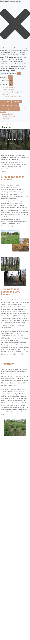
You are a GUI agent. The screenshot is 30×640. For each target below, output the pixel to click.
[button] (15, 24)
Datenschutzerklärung (9, 116)
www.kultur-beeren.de (17, 383)
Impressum (6, 118)
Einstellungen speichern (10, 109)
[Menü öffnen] (26, 125)
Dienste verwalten (8, 90)
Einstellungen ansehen (9, 105)
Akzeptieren (6, 101)
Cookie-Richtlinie (7, 114)
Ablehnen (16, 101)
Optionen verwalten (8, 87)
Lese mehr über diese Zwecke (12, 96)
